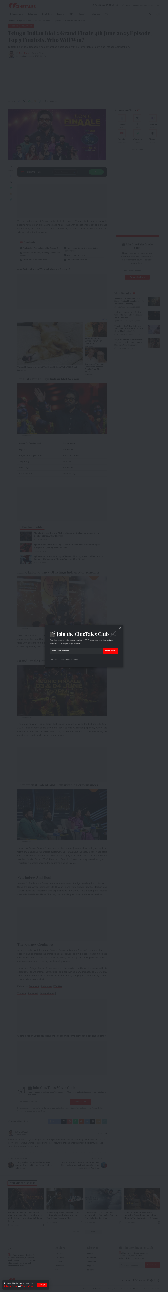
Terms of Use (27, 1286)
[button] (42, 1285)
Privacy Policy (10, 1286)
